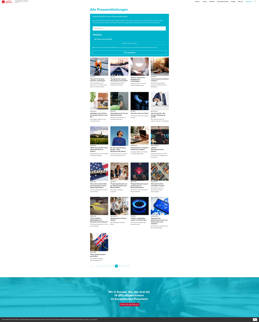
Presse (205, 1)
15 (128, 266)
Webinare (212, 1)
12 (119, 266)
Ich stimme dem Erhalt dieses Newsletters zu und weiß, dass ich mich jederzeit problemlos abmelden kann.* (126, 47)
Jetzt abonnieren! (130, 52)
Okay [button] (255, 319)
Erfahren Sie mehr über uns (129, 304)
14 (125, 266)
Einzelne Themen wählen (129, 43)
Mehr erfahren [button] (94, 319)
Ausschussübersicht (222, 1)
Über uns (240, 1)
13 (122, 266)
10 (113, 266)
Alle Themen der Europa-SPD (103, 39)
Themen (197, 1)
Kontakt (233, 1)
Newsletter (249, 1)
